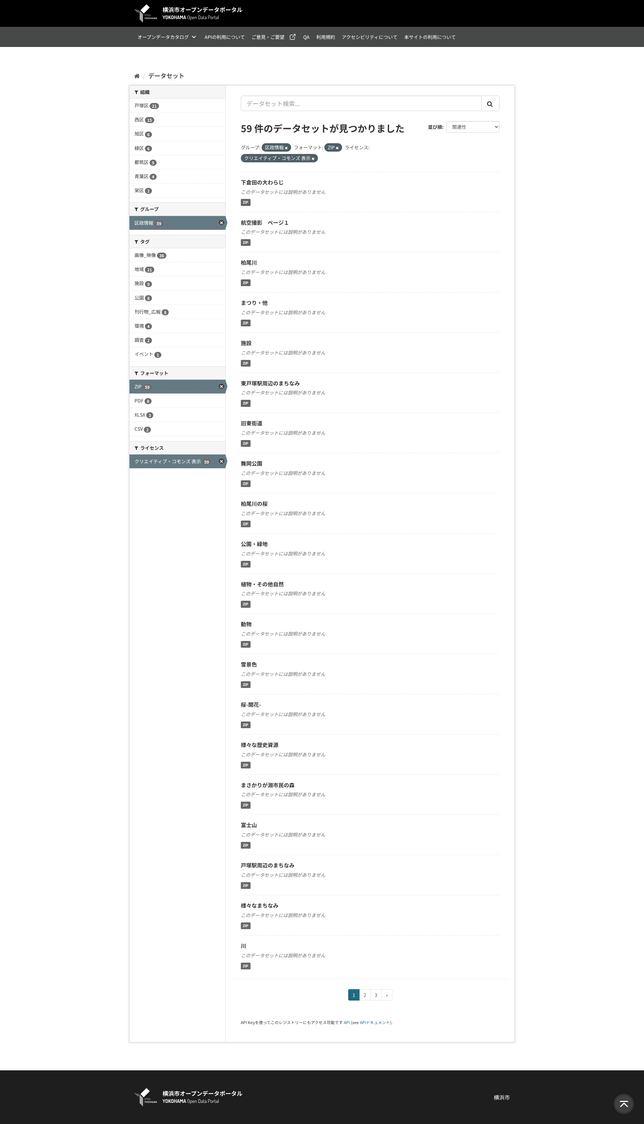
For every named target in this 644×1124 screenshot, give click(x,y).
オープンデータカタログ (163, 37)
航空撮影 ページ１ (265, 222)
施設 (246, 343)
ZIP (245, 202)
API (347, 1022)
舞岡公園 (251, 463)
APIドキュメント (375, 1022)
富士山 (249, 825)
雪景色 (249, 664)
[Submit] (490, 103)
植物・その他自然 (262, 584)
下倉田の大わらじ (262, 182)
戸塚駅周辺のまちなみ (267, 865)
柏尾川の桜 (254, 503)
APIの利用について (225, 37)
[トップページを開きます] (188, 13)
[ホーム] (137, 75)
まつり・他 (254, 303)
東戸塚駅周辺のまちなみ (270, 383)
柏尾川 (249, 262)
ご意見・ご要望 (268, 37)
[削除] (286, 147)
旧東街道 (251, 423)
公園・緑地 (254, 544)
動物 (246, 624)
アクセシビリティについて (369, 37)
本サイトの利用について (430, 37)
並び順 (435, 126)
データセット (166, 75)
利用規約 (325, 37)
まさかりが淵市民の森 (267, 785)
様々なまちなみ (259, 905)
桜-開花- (251, 704)
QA (306, 37)
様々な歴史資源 (259, 745)
